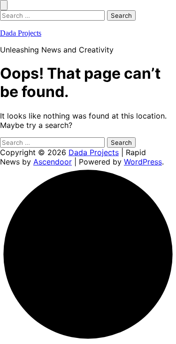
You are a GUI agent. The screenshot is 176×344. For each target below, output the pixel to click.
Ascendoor (52, 161)
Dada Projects (20, 33)
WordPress (143, 161)
